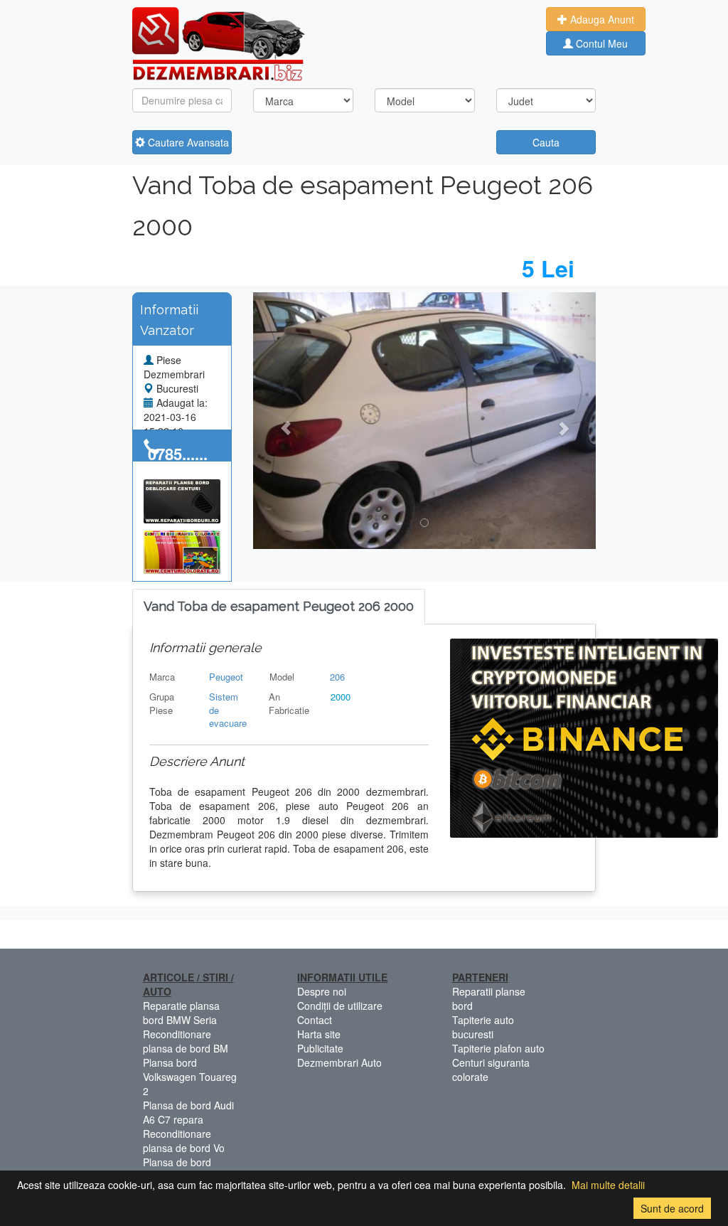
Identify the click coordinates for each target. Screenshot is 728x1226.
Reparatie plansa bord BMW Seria (181, 1012)
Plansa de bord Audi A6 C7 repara (188, 1112)
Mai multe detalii (608, 1185)
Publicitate (320, 1048)
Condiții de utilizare (339, 1005)
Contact (314, 1020)
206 (337, 676)
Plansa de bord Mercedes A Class (184, 1169)
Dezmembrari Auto (339, 1062)
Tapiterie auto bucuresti (483, 1027)
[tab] (278, 607)
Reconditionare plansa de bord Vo (184, 1140)
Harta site (319, 1034)
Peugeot (226, 676)
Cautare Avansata (187, 142)
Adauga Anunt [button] (600, 19)
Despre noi (321, 991)
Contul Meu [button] (600, 43)
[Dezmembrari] (218, 43)
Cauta (546, 142)
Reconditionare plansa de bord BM (185, 1041)
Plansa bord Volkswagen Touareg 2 (190, 1076)
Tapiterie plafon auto (498, 1048)
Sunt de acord (672, 1208)
